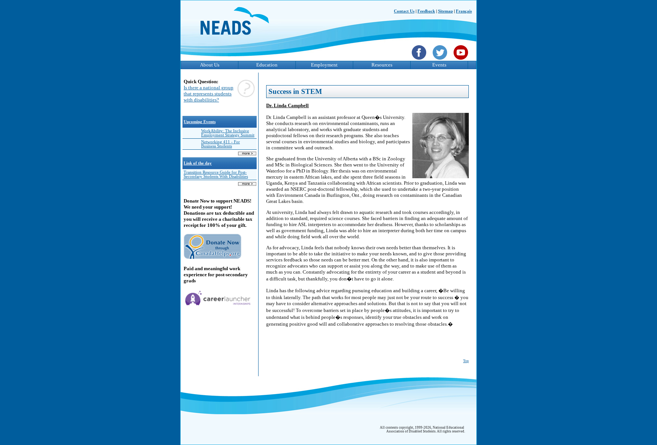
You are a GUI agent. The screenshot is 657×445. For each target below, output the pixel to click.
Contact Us (404, 11)
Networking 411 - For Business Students (220, 144)
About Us (209, 65)
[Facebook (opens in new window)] (420, 60)
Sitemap (445, 11)
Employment (324, 65)
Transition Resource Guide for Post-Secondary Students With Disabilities (216, 174)
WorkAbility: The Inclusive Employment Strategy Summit (227, 133)
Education (267, 65)
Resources (381, 65)
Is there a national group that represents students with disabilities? (208, 94)
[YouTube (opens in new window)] (462, 60)
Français (464, 11)
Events (439, 65)
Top (466, 361)
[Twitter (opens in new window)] (441, 60)
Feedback (426, 11)
